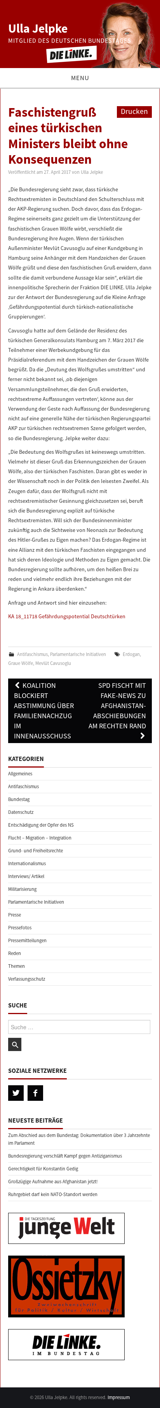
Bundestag (19, 799)
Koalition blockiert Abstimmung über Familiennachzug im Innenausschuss (44, 710)
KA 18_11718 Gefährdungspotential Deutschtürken (66, 616)
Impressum (119, 1397)
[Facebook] (35, 1093)
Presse (14, 915)
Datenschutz (20, 812)
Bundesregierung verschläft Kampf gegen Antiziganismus (65, 1156)
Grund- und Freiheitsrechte (35, 851)
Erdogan (131, 654)
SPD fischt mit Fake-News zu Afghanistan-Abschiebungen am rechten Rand (117, 705)
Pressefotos (19, 928)
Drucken (134, 111)
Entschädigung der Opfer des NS (41, 825)
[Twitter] (16, 1093)
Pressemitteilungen (27, 940)
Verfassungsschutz (26, 979)
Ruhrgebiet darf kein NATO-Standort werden (52, 1194)
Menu (80, 77)
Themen (16, 966)
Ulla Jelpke (38, 28)
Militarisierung (22, 889)
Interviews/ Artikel (26, 876)
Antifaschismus (32, 654)
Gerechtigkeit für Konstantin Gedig (43, 1169)
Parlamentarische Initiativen (78, 654)
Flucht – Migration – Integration (39, 838)
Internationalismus (27, 863)
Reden (14, 953)
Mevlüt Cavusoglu (53, 663)
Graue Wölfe (20, 663)
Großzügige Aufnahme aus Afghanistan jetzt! (53, 1181)
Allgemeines (20, 774)
